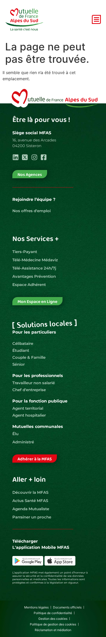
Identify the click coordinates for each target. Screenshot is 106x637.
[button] (96, 19)
